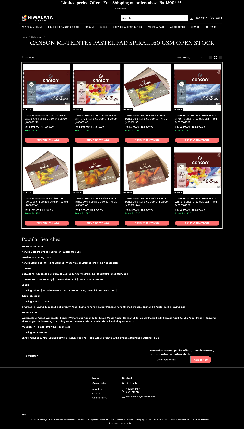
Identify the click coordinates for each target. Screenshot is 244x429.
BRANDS (195, 27)
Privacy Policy (160, 419)
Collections (37, 37)
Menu (95, 378)
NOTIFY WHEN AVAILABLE (47, 140)
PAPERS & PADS (156, 27)
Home (25, 37)
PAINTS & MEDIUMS (32, 27)
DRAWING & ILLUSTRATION (127, 27)
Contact (97, 393)
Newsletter (31, 356)
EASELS (103, 27)
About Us (97, 389)
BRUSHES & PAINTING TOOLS (64, 27)
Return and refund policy (121, 423)
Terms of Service (125, 419)
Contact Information (179, 419)
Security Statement (201, 419)
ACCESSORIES (177, 27)
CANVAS (89, 27)
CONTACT (211, 27)
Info (24, 414)
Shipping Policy (143, 419)
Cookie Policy (99, 397)
